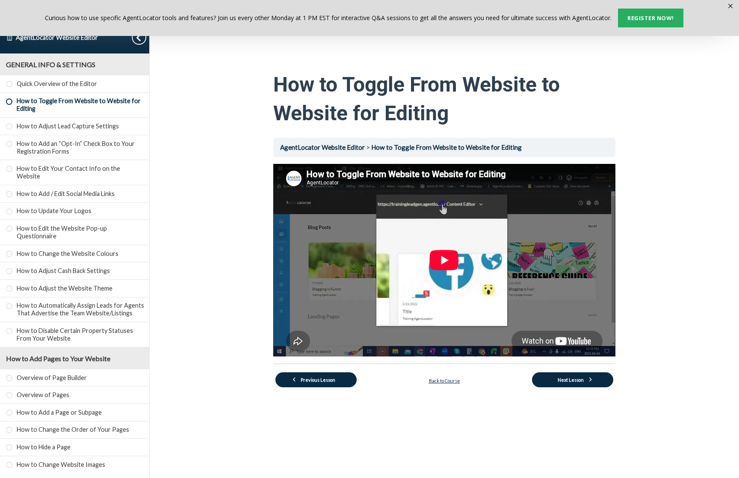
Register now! (650, 18)
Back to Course (444, 380)
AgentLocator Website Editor (57, 37)
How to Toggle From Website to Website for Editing (446, 147)
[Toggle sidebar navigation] (140, 37)
